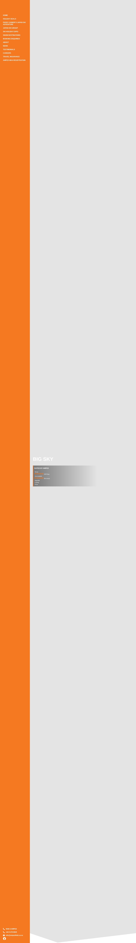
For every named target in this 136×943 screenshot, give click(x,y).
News (5, 46)
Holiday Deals (9, 19)
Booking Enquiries (11, 39)
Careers (7, 53)
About (6, 42)
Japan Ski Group (10, 28)
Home (5, 15)
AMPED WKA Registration (14, 60)
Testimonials (9, 49)
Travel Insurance (11, 56)
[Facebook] (4, 938)
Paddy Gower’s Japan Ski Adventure (14, 23)
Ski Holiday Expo (10, 31)
